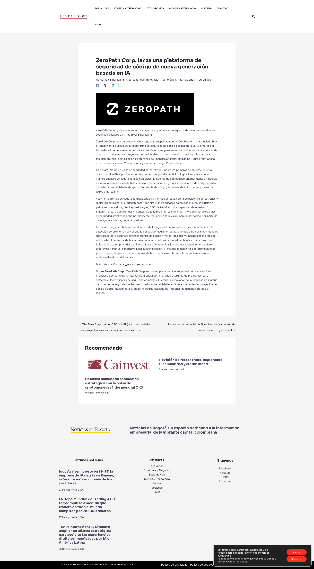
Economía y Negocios (157, 470)
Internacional (186, 79)
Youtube (225, 472)
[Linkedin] (112, 85)
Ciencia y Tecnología (157, 479)
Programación (204, 79)
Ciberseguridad (135, 79)
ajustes (243, 561)
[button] (253, 16)
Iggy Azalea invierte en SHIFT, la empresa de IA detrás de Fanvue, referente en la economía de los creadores (86, 477)
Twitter (225, 477)
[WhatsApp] (119, 85)
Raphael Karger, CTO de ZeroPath (150, 207)
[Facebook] (97, 85)
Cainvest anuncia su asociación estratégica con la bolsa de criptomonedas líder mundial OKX (114, 383)
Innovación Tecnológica (161, 79)
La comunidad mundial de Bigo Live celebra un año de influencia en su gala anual (201, 325)
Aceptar (296, 552)
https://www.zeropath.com (134, 264)
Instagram (225, 481)
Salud (156, 492)
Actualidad (156, 466)
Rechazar (296, 559)
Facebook (225, 468)
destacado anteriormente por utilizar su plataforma (131, 150)
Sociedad (157, 487)
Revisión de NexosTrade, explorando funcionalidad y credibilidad (191, 362)
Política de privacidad (174, 564)
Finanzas (90, 392)
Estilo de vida (157, 474)
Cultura (157, 483)
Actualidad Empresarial (110, 79)
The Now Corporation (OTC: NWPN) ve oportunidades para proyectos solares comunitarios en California (115, 325)
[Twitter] (105, 85)
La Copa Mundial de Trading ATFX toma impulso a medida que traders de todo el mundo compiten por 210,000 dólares (87, 505)
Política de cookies (201, 564)
